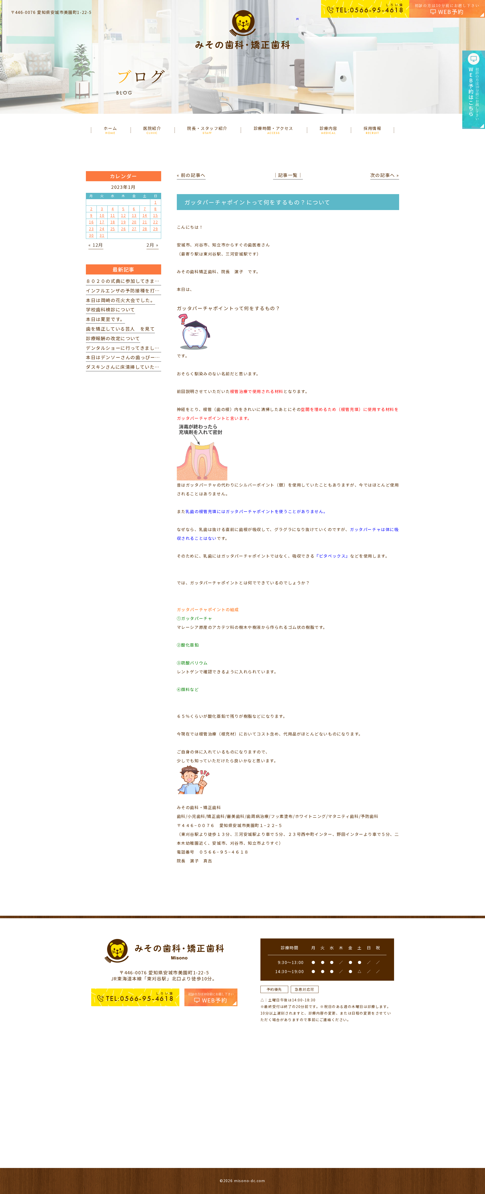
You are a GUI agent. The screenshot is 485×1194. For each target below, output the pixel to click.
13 (134, 215)
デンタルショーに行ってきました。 (125, 348)
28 (144, 228)
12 (123, 215)
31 (102, 235)
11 (112, 215)
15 (155, 215)
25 (112, 228)
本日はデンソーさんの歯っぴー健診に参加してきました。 (150, 357)
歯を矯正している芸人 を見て (120, 328)
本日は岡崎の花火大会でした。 (120, 300)
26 (123, 228)
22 (155, 221)
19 (123, 221)
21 (144, 221)
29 (155, 228)
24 (102, 228)
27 (134, 228)
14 (144, 215)
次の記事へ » (384, 175)
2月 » (152, 244)
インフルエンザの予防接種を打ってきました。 (137, 290)
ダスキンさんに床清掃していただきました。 (135, 366)
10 (102, 215)
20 (134, 221)
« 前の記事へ (191, 175)
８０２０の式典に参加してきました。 (127, 281)
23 (91, 228)
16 (91, 221)
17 (102, 221)
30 (91, 235)
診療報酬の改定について (113, 338)
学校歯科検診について (110, 309)
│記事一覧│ (288, 175)
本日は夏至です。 (105, 319)
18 (112, 221)
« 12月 (95, 244)
